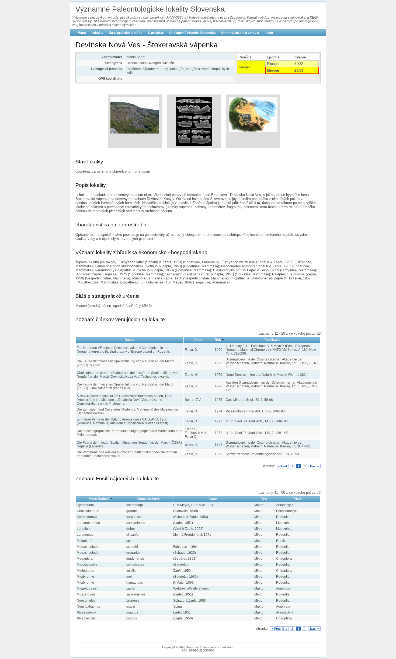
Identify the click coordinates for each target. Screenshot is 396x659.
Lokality (97, 33)
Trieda (298, 499)
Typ (264, 499)
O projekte (156, 33)
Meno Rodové (99, 499)
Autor (198, 340)
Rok (218, 340)
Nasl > (314, 466)
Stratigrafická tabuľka (126, 33)
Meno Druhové (148, 499)
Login (269, 33)
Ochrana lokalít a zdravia (240, 33)
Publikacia (272, 340)
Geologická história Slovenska (192, 33)
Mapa (82, 33)
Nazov (129, 340)
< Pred (282, 466)
